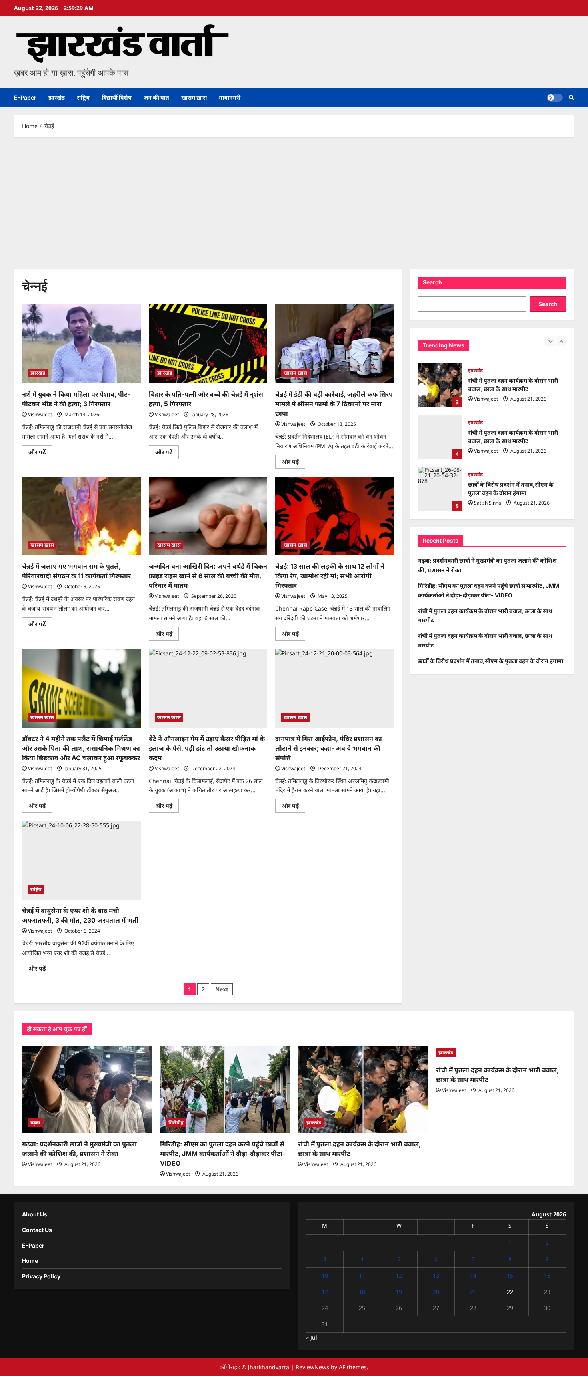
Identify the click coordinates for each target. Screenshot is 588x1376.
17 (325, 1292)
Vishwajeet (40, 414)
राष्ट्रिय (83, 97)
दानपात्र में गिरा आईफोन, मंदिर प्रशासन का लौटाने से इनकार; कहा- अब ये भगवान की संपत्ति (328, 748)
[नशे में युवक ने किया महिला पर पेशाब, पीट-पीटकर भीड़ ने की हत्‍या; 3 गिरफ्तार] (81, 343)
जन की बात (156, 97)
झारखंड (56, 97)
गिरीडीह (176, 1122)
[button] (571, 97)
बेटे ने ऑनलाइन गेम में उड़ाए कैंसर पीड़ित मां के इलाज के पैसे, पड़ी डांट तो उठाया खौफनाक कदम (207, 748)
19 (399, 1292)
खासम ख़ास (194, 97)
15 (510, 1275)
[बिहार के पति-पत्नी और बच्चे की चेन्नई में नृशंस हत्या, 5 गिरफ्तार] (208, 343)
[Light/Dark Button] (555, 98)
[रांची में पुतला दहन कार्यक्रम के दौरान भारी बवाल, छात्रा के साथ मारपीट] (363, 1089)
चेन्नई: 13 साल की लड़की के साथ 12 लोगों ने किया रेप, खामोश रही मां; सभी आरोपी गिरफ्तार (329, 575)
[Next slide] (561, 341)
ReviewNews (312, 1367)
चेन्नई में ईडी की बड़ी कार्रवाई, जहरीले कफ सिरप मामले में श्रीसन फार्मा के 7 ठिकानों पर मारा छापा (334, 403)
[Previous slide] (550, 341)
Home (30, 1260)
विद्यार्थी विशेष (117, 97)
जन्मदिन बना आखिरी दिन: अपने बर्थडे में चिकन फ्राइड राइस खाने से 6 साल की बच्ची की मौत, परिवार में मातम (208, 575)
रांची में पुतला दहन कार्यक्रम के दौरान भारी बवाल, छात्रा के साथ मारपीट (440, 385)
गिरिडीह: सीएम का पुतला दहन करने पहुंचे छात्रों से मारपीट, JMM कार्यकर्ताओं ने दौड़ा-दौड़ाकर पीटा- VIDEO (222, 1153)
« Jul (311, 1337)
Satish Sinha (487, 502)
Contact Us (37, 1229)
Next (221, 989)
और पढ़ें (40, 453)
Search (432, 282)
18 (362, 1292)
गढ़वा (35, 1122)
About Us (34, 1214)
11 (362, 1275)
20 (436, 1292)
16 (547, 1275)
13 (436, 1275)
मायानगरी (229, 97)
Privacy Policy (41, 1276)
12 (399, 1275)
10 (325, 1275)
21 (473, 1292)
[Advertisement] (294, 201)
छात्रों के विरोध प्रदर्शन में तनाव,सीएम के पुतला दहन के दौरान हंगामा (440, 489)
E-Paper (25, 97)
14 (473, 1275)
